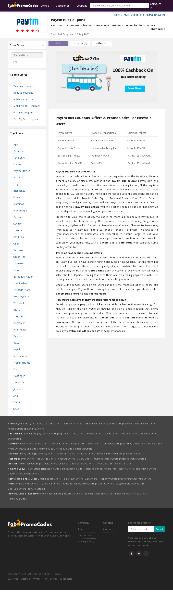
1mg (16, 184)
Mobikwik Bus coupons (26, 106)
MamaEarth (20, 356)
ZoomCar (18, 151)
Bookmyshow (21, 296)
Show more (158, 29)
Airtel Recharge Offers (133, 458)
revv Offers (80, 433)
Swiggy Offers (124, 483)
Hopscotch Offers (52, 468)
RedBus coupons (23, 92)
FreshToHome (21, 362)
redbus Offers (16, 428)
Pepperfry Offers (109, 478)
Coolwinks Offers (130, 443)
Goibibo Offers (132, 423)
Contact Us (84, 535)
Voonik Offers (15, 473)
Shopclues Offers (105, 463)
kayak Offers (115, 423)
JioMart (17, 389)
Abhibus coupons (23, 99)
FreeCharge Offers (47, 458)
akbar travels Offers (96, 423)
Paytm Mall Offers (124, 463)
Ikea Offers (125, 478)
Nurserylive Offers (141, 478)
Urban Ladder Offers (50, 478)
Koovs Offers (43, 443)
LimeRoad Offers (61, 443)
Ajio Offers (145, 443)
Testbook (18, 303)
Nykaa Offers (15, 448)
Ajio (15, 144)
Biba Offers (95, 443)
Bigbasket (19, 190)
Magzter (18, 316)
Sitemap (25, 578)
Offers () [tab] (101, 43)
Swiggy (17, 223)
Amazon (18, 177)
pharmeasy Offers (46, 453)
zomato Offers (36, 488)
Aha (15, 395)
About (82, 529)
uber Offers (30, 433)
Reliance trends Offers (99, 468)
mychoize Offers (131, 433)
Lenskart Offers (112, 443)
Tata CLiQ (19, 157)
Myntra (17, 164)
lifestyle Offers (79, 443)
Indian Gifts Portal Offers (116, 493)
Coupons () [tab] (80, 43)
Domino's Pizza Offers (27, 483)
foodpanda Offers (72, 483)
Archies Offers (140, 493)
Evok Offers (92, 478)
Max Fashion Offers (124, 468)
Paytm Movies (21, 170)
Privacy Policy (86, 541)
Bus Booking (137, 14)
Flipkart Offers (87, 463)
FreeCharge (20, 210)
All (16, 61)
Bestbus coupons (23, 86)
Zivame (17, 230)
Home (117, 14)
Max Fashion (20, 283)
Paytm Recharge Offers (106, 458)
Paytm (17, 217)
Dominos (18, 204)
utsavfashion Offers (74, 468)
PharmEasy (20, 329)
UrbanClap (19, 256)
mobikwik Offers (67, 458)
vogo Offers (65, 433)
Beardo (17, 336)
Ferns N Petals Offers (50, 493)
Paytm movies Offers (50, 448)
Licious (17, 270)
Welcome (13, 578)
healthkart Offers (67, 453)
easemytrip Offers (74, 423)
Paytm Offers (28, 458)
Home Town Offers (74, 478)
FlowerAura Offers (74, 493)
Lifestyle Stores (22, 289)
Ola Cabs (18, 237)
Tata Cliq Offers (49, 463)
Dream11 (18, 382)
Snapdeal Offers (68, 463)
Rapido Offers (112, 433)
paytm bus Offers (34, 428)
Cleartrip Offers (54, 423)
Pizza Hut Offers (106, 483)
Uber (16, 243)
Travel (126, 14)
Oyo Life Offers (30, 448)
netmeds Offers (133, 453)
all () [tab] (58, 43)
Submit (160, 529)
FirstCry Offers (33, 468)
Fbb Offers (157, 443)
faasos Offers (140, 483)
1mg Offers (28, 453)
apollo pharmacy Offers (110, 453)
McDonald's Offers (51, 483)
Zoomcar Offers (150, 433)
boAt (16, 409)
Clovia (16, 197)
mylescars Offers (48, 433)
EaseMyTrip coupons (25, 119)
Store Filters (17, 45)
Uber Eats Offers (18, 488)
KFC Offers (89, 483)
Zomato (18, 263)
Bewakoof (19, 250)
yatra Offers (37, 423)
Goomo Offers (150, 423)
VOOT (16, 402)
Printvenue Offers (18, 498)
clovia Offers (68, 448)
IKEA (16, 342)
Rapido (17, 349)
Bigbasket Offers (83, 448)
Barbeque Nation (23, 276)
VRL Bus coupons (23, 112)
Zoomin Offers (93, 493)
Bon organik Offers (145, 468)
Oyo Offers (23, 423)
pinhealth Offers (87, 453)
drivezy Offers (95, 433)
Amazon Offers (31, 463)
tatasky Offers (85, 458)
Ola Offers (14, 438)
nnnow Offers (26, 443)
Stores (53, 578)
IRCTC (17, 309)
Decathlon (19, 323)
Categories (66, 578)
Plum (16, 369)
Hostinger (19, 375)
